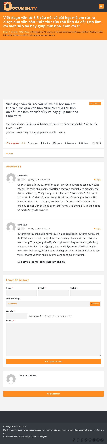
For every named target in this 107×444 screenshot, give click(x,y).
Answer (10, 320)
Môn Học (14, 32)
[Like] (93, 143)
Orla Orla (46, 143)
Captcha (10, 311)
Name (9, 288)
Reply (98, 179)
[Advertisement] (53, 69)
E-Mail (41, 288)
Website (74, 288)
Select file (12, 304)
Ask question (53, 393)
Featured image (13, 298)
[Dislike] (97, 143)
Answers (71, 143)
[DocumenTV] (20, 6)
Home (5, 32)
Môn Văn (24, 32)
